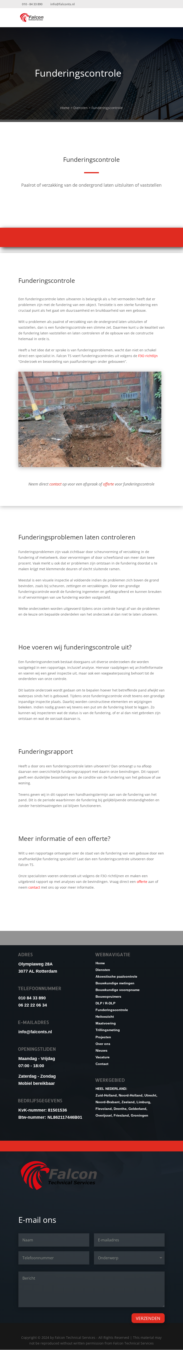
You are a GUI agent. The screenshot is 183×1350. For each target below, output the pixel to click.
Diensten (81, 107)
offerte (108, 484)
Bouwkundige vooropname (91, 1145)
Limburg (143, 1102)
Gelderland (137, 1109)
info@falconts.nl (35, 1031)
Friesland (121, 1115)
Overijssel (104, 1115)
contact (55, 484)
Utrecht (150, 1095)
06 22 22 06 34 (32, 1005)
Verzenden (148, 1318)
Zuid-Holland (106, 1095)
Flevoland (104, 1109)
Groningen (139, 1115)
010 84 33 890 (32, 998)
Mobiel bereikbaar (36, 1083)
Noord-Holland (130, 1095)
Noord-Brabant (108, 1102)
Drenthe (120, 1109)
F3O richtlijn (148, 355)
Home (65, 107)
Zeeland (128, 1102)
